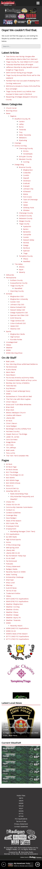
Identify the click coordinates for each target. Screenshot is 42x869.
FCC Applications (12, 534)
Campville (27, 235)
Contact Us (10, 510)
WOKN (21, 811)
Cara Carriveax (11, 439)
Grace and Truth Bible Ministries (18, 404)
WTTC (21, 814)
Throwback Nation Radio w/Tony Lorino (21, 380)
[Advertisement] (21, 669)
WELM (21, 806)
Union (25, 202)
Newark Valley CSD (17, 310)
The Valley (19, 264)
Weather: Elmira (12, 609)
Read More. (13, 735)
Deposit (26, 178)
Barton (25, 229)
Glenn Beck (10, 372)
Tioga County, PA (16, 286)
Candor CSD (15, 302)
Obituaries (10, 275)
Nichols (26, 243)
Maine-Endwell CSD (18, 307)
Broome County (25, 167)
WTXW (21, 816)
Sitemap (9, 585)
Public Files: (21, 796)
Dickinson (27, 181)
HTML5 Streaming (13, 545)
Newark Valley (28, 240)
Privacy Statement (13, 566)
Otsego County (24, 221)
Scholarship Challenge (14, 577)
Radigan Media (11, 569)
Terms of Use (11, 591)
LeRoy (21, 124)
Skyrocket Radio (26, 852)
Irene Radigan (11, 426)
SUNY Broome (15, 318)
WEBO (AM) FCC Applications (17, 628)
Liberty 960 (10, 418)
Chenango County (26, 213)
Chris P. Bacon (11, 402)
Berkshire (27, 232)
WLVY (21, 808)
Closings (18, 143)
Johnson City (28, 189)
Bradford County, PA (22, 119)
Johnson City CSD (17, 304)
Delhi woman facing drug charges (19, 73)
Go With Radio (11, 537)
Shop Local (10, 583)
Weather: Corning (12, 607)
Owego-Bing (19, 165)
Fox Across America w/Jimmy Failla (20, 378)
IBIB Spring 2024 (12, 548)
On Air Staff (10, 558)
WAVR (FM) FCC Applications (17, 601)
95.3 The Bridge (12, 472)
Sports (8, 331)
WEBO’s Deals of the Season (16, 634)
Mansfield (18, 288)
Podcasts (9, 564)
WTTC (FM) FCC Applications (17, 639)
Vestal (25, 205)
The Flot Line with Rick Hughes (18, 399)
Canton (21, 121)
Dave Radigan (11, 518)
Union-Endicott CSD (18, 323)
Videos (8, 345)
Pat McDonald (11, 367)
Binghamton (28, 170)
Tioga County (24, 224)
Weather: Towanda (13, 620)
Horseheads (27, 154)
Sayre (21, 269)
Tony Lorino (10, 453)
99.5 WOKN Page (12, 480)
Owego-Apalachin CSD (19, 313)
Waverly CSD (15, 329)
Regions (13, 116)
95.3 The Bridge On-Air (15, 475)
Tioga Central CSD (17, 321)
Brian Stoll (10, 407)
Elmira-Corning (20, 146)
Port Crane (27, 197)
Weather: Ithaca (12, 612)
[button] (38, 3)
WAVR (21, 801)
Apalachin (27, 226)
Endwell (26, 186)
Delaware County (25, 218)
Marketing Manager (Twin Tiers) (22, 531)
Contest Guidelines (13, 513)
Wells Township (25, 135)
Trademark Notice (13, 593)
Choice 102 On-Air (13, 505)
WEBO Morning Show (14, 353)
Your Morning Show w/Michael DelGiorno (22, 364)
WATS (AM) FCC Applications (17, 599)
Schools (9, 294)
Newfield (26, 261)
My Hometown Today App (16, 556)
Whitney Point (28, 208)
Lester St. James (12, 437)
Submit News (11, 588)
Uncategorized (11, 342)
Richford (26, 248)
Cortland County (25, 216)
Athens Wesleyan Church (16, 413)
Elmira (25, 151)
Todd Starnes (11, 386)
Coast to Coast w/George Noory (18, 391)
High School (15, 337)
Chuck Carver (11, 108)
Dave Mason (10, 375)
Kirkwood (26, 191)
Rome (21, 127)
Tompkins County (26, 256)
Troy (20, 132)
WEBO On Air (11, 631)
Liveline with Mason (13, 415)
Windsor (26, 210)
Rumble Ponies (16, 339)
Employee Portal (12, 526)
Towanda (22, 130)
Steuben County (25, 159)
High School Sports (13, 539)
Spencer (26, 251)
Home (8, 542)
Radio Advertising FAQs (19, 494)
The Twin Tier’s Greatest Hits (17, 456)
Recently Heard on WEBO (16, 572)
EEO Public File (12, 523)
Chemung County (26, 148)
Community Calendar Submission (19, 507)
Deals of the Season (13, 521)
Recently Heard (16, 626)
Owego (25, 245)
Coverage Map (11, 515)
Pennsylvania (11, 278)
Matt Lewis (10, 361)
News (8, 113)
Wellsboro (23, 138)
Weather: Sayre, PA (13, 618)
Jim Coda (9, 445)
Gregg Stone (11, 442)
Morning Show (11, 111)
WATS (21, 798)
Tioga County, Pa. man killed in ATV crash (22, 62)
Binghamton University (19, 299)
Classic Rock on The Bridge (16, 434)
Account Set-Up (12, 488)
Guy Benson (10, 388)
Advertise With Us (13, 491)
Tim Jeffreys (11, 448)
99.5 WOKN (10, 478)
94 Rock (9, 421)
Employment (11, 529)
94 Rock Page (11, 467)
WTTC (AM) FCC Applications (17, 636)
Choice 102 (10, 502)
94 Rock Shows (12, 470)
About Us (9, 486)
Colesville (26, 173)
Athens (21, 267)
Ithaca (25, 259)
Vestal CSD (14, 326)
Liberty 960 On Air (13, 553)
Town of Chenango (30, 200)
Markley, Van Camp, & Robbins (17, 383)
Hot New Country (12, 431)
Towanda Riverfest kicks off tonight (19, 65)
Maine (25, 194)
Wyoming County (17, 291)
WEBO (8, 350)
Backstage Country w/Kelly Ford (18, 429)
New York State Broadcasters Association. (27, 855)
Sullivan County (16, 280)
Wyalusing (23, 140)
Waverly (22, 272)
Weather (9, 348)
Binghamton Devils (17, 334)
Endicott (26, 183)
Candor (26, 237)
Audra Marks (11, 370)
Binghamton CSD (16, 296)
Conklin (26, 175)
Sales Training (11, 574)
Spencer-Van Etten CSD (19, 315)
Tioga (25, 253)
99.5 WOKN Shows (13, 483)
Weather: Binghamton (14, 604)
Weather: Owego (12, 615)
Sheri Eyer (10, 580)
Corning (26, 162)
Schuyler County (25, 156)
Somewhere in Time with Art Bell (19, 396)
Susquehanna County (18, 283)
